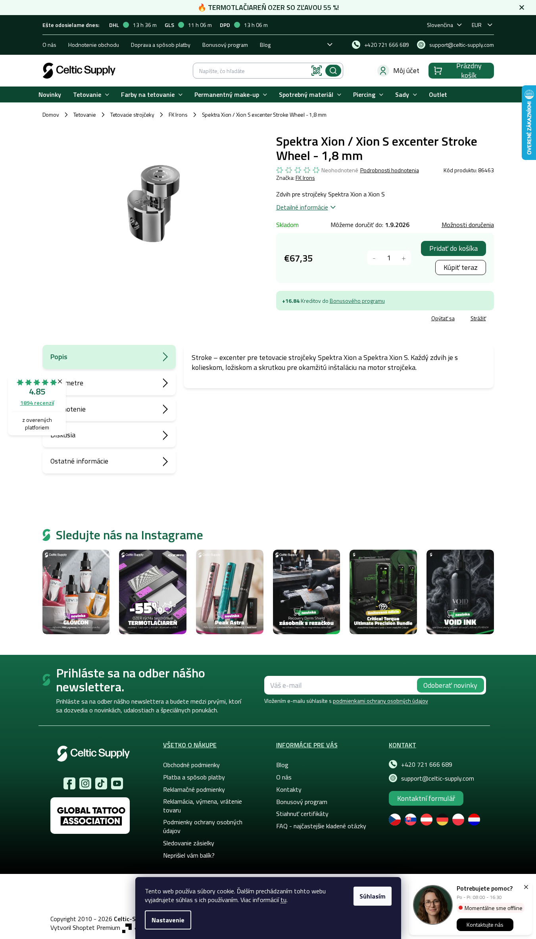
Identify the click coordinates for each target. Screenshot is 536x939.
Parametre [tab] (66, 382)
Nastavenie (168, 920)
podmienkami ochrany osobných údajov (380, 701)
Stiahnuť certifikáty (302, 813)
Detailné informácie (302, 207)
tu (283, 899)
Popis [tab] (58, 356)
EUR (477, 25)
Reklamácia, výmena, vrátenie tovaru (202, 805)
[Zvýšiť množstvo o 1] (403, 257)
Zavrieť (334, 319)
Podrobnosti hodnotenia (389, 170)
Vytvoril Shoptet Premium (85, 927)
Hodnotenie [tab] (68, 409)
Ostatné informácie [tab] (79, 461)
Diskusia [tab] (62, 434)
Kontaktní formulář (426, 798)
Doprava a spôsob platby (160, 44)
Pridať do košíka (453, 248)
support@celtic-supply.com (437, 778)
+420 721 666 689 (426, 764)
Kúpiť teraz (461, 267)
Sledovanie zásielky (188, 843)
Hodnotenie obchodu (93, 44)
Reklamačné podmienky (194, 789)
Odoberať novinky (450, 685)
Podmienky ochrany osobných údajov (202, 826)
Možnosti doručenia (468, 224)
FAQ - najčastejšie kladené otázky (321, 826)
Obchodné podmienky (191, 764)
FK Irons (305, 177)
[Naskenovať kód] (316, 70)
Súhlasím (372, 896)
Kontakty (289, 789)
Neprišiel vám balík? (189, 855)
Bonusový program (225, 44)
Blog (265, 44)
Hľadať (333, 71)
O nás (49, 44)
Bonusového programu (357, 300)
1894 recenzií (37, 402)
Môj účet (406, 70)
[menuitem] (50, 94)
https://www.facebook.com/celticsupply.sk (69, 783)
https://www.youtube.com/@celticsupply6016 (117, 783)
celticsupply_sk (85, 783)
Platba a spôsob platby (194, 777)
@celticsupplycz (101, 783)
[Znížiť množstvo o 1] (374, 257)
